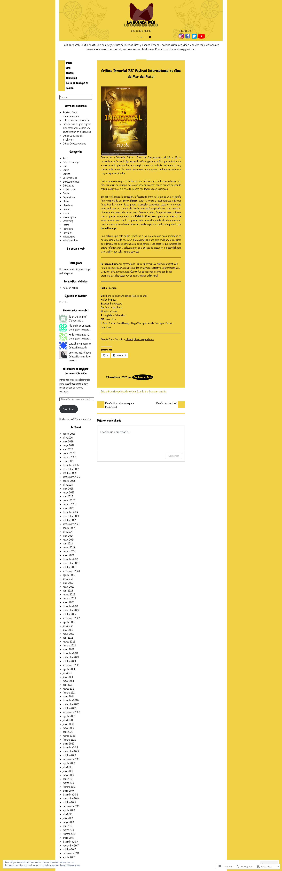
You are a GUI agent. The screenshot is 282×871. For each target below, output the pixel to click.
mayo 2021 (68, 680)
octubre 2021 (69, 661)
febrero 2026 (69, 457)
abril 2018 (67, 826)
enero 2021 (68, 696)
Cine (68, 68)
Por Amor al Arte (143, 377)
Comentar (173, 455)
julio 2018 (67, 814)
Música (66, 209)
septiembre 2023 (71, 571)
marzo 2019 (69, 782)
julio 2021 (67, 673)
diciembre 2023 (70, 559)
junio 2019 (68, 771)
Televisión (71, 78)
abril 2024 (68, 543)
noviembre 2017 (71, 845)
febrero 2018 (69, 833)
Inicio (69, 63)
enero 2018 (68, 837)
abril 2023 (68, 590)
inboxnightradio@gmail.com (139, 339)
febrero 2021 (69, 692)
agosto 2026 (69, 433)
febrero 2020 (69, 739)
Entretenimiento (71, 181)
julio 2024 (67, 531)
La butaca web (76, 248)
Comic (66, 169)
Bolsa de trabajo (71, 162)
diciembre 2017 (70, 841)
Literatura (68, 205)
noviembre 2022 (71, 610)
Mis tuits (63, 302)
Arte (65, 158)
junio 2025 (68, 488)
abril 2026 (68, 449)
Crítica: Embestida (78, 347)
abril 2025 (68, 496)
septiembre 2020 (71, 712)
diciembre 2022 (70, 606)
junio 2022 (68, 629)
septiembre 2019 (71, 759)
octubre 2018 (69, 802)
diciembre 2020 (71, 700)
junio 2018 (68, 818)
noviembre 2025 (71, 469)
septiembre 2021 (71, 665)
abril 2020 (68, 731)
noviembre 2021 (71, 657)
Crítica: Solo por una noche (76, 120)
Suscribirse (68, 409)
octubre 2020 (70, 708)
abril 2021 (67, 684)
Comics (66, 173)
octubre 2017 (69, 849)
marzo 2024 (69, 547)
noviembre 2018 (71, 798)
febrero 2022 (69, 645)
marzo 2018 (69, 829)
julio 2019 (67, 767)
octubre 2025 (69, 472)
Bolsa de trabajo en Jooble (77, 85)
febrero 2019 (69, 786)
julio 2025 (68, 484)
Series (66, 213)
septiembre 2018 (71, 806)
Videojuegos (69, 236)
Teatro (70, 73)
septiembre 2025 (71, 476)
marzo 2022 (69, 641)
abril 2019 (67, 778)
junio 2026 (68, 441)
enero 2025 (68, 508)
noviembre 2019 (71, 751)
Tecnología (68, 228)
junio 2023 (68, 582)
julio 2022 (68, 625)
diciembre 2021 (70, 653)
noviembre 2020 (71, 704)
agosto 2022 (69, 622)
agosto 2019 (69, 763)
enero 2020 (68, 743)
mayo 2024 (68, 539)
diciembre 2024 (70, 512)
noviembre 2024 (71, 516)
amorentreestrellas (78, 352)
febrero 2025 (69, 504)
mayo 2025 (68, 492)
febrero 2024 (69, 551)
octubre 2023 (69, 567)
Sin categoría (69, 217)
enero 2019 (68, 790)
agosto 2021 (69, 669)
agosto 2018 (69, 810)
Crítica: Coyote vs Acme (74, 143)
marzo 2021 (68, 688)
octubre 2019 (69, 755)
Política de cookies (73, 865)
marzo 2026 (69, 453)
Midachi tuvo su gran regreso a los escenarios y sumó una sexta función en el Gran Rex (77, 127)
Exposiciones (69, 197)
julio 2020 (68, 720)
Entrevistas (68, 185)
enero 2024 (68, 555)
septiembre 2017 (71, 853)
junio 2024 (68, 535)
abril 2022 (68, 637)
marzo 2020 (69, 735)
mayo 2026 (69, 445)
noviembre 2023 (71, 563)
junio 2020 (68, 724)
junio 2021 (68, 676)
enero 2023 (68, 602)
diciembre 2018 (70, 794)
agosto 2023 (69, 574)
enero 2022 (68, 649)
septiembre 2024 (71, 523)
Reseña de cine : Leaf (166, 403)
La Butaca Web (141, 22)
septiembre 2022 (71, 618)
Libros (66, 201)
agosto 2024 (69, 527)
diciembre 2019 (70, 747)
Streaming (68, 220)
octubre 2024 (69, 520)
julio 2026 (68, 437)
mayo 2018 (68, 822)
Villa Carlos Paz (70, 240)
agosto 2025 (69, 480)
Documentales (70, 177)
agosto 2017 (69, 857)
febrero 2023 (69, 598)
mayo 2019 (68, 775)
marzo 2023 (69, 594)
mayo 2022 (68, 633)
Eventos (66, 193)
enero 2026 (68, 461)
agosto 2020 (69, 716)
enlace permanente (156, 391)
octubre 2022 (69, 614)
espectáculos (69, 189)
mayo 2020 (69, 727)
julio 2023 (68, 578)
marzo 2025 (69, 500)
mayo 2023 (68, 586)
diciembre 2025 (70, 465)
